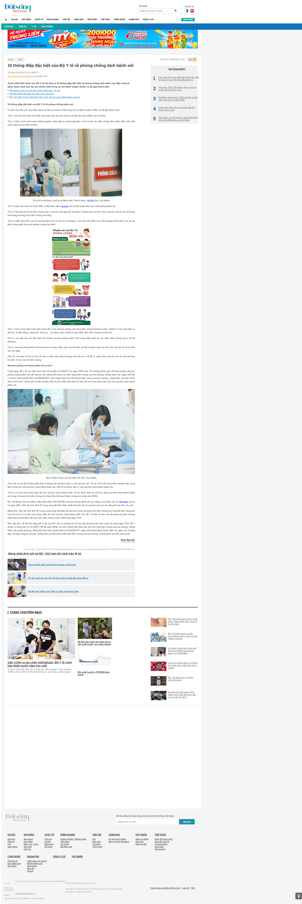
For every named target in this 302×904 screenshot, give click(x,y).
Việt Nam (123, 501)
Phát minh (32, 866)
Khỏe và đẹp (141, 844)
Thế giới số (13, 861)
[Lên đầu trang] (298, 896)
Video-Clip (148, 19)
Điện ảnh (96, 841)
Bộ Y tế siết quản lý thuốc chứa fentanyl (180, 678)
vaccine (64, 206)
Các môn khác (161, 844)
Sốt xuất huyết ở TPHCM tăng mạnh (93, 673)
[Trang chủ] (6, 19)
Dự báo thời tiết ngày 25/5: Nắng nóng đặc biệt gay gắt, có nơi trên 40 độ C (182, 694)
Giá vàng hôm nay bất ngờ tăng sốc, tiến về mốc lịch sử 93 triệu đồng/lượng (176, 78)
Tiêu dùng (64, 841)
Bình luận (49, 844)
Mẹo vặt (30, 868)
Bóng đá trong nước (164, 839)
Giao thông (12, 846)
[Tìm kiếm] (175, 10)
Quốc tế (39, 19)
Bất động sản (66, 846)
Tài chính (64, 844)
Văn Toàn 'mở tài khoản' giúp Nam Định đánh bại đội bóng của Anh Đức (175, 118)
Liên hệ (185, 888)
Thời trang (97, 846)
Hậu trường (160, 849)
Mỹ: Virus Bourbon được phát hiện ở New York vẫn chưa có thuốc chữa (182, 621)
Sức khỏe (92, 19)
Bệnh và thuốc (142, 839)
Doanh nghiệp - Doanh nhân (73, 839)
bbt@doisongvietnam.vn (25, 893)
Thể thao (105, 19)
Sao (94, 839)
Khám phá (134, 19)
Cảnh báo (79, 19)
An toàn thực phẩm (117, 839)
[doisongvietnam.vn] (18, 817)
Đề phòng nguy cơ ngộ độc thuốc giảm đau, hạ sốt (35, 90)
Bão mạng (28, 839)
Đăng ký (187, 821)
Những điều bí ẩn (35, 863)
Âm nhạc (96, 844)
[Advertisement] (174, 178)
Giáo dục (11, 839)
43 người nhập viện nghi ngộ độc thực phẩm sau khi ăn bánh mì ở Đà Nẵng (182, 650)
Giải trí (66, 19)
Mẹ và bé (28, 846)
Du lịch (30, 871)
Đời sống (26, 19)
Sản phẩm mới (14, 863)
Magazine (188, 19)
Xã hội (14, 19)
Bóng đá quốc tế (162, 841)
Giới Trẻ (27, 849)
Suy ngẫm (28, 841)
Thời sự (11, 841)
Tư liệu (48, 841)
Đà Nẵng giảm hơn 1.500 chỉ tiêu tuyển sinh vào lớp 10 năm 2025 (175, 98)
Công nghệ (119, 19)
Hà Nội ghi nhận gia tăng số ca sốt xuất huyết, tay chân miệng (94, 643)
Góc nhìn (77, 856)
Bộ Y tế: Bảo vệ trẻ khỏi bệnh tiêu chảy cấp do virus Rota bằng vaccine (45, 97)
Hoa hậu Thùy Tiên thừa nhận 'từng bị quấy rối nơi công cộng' (174, 88)
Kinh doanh (53, 19)
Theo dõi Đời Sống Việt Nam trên (21, 76)
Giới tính (140, 841)
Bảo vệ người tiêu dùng (119, 841)
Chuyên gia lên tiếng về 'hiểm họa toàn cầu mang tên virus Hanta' (182, 665)
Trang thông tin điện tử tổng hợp (165, 888)
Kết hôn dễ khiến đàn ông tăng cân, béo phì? (32, 94)
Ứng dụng (12, 866)
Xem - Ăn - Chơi (31, 844)
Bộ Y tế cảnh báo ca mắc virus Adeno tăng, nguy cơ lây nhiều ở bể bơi (182, 636)
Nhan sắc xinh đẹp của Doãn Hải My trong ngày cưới (174, 108)
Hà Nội (90, 200)
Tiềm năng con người (37, 861)
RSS (190, 59)
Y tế (19, 59)
